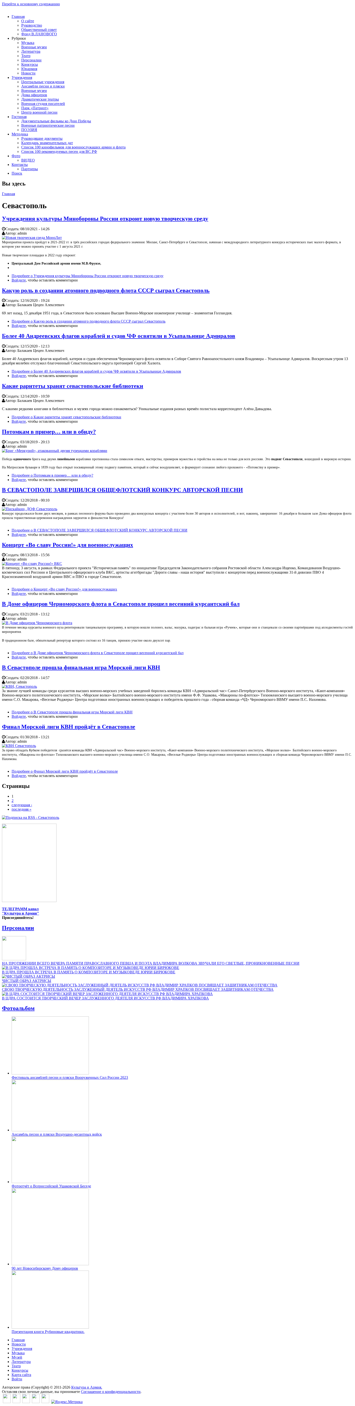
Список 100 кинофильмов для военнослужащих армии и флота (73, 147)
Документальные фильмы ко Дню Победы (56, 121)
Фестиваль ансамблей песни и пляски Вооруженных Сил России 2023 (70, 1077)
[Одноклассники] (26, 1402)
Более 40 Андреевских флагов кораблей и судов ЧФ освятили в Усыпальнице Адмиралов (118, 336)
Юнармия (29, 69)
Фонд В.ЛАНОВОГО (39, 34)
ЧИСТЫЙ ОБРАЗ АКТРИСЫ (26, 981)
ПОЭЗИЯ (29, 130)
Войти (17, 1379)
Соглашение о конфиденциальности (111, 1392)
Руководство (31, 25)
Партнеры (29, 169)
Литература (30, 51)
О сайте (27, 21)
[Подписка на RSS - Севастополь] (30, 817)
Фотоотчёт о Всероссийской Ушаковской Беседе (51, 1186)
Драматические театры (40, 99)
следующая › (22, 805)
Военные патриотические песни (48, 125)
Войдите (19, 280)
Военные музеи (34, 47)
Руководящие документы (42, 138)
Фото (16, 156)
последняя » (21, 809)
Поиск (17, 173)
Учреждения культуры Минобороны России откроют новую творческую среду (105, 218)
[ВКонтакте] (7, 1402)
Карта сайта (21, 1375)
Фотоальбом (18, 1008)
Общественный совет (39, 30)
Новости (28, 73)
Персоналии (31, 60)
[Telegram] (45, 1402)
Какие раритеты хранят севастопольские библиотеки (72, 386)
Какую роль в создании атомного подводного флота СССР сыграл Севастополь (106, 290)
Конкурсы (29, 64)
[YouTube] (36, 1402)
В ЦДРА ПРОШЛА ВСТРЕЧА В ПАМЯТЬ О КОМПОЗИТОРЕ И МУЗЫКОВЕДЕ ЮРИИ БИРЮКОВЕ (88, 972)
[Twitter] (16, 1402)
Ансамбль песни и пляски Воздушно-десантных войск (57, 1134)
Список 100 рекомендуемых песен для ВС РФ (59, 151)
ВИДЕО (28, 160)
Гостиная (19, 117)
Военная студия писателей (43, 104)
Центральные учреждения (42, 82)
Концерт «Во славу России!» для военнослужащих (67, 545)
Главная (18, 17)
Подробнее (87, 276)
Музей (17, 1357)
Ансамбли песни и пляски (43, 86)
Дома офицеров (34, 95)
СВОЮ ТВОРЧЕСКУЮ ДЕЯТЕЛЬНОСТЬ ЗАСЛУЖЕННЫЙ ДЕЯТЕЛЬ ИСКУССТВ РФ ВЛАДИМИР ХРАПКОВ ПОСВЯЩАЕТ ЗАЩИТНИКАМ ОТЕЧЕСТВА (138, 989)
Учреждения (22, 77)
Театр (25, 56)
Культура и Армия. (86, 1387)
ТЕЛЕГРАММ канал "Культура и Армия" (20, 911)
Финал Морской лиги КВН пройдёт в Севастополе (68, 727)
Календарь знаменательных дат (47, 143)
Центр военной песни (39, 112)
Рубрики (19, 38)
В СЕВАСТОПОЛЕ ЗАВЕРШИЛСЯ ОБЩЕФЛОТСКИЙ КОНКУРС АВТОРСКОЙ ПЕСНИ (122, 490)
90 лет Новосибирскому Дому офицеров (45, 1268)
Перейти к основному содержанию (31, 4)
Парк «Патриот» (35, 108)
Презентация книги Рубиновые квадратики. (48, 1332)
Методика (20, 134)
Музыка (27, 43)
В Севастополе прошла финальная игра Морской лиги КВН (81, 667)
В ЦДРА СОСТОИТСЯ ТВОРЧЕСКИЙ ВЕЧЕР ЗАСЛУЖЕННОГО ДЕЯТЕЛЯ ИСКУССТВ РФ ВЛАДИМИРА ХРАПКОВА (105, 998)
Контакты (20, 165)
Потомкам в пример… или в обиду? (49, 432)
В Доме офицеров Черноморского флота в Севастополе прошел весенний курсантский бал (121, 604)
